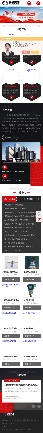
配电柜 (25, 231)
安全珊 (6, 239)
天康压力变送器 (29, 328)
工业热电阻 (16, 250)
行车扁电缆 (21, 212)
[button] (20, 21)
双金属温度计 (19, 227)
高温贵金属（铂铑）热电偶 (32, 86)
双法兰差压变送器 (10, 328)
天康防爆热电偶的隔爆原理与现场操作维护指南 (21, 385)
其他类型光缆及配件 (11, 208)
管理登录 (22, 429)
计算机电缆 (8, 216)
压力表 (28, 227)
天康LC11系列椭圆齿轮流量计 (11, 300)
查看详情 (8, 137)
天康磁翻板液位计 (30, 356)
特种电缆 (7, 227)
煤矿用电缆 (32, 212)
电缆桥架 (7, 224)
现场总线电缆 (9, 212)
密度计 (21, 247)
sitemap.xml (30, 429)
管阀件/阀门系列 (28, 235)
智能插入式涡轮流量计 (11, 272)
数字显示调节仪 (10, 247)
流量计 (6, 250)
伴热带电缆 (19, 205)
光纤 (23, 208)
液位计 (6, 231)
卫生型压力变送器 (30, 272)
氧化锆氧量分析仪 (18, 239)
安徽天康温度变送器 (11, 235)
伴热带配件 (8, 205)
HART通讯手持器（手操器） (14, 243)
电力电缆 (18, 216)
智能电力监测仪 (30, 216)
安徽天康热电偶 (19, 224)
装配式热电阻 (11, 86)
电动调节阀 (24, 220)
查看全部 (30, 199)
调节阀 (28, 247)
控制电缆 (31, 224)
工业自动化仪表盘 (11, 220)
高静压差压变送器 (10, 356)
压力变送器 (16, 231)
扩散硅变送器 (29, 300)
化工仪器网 (14, 429)
